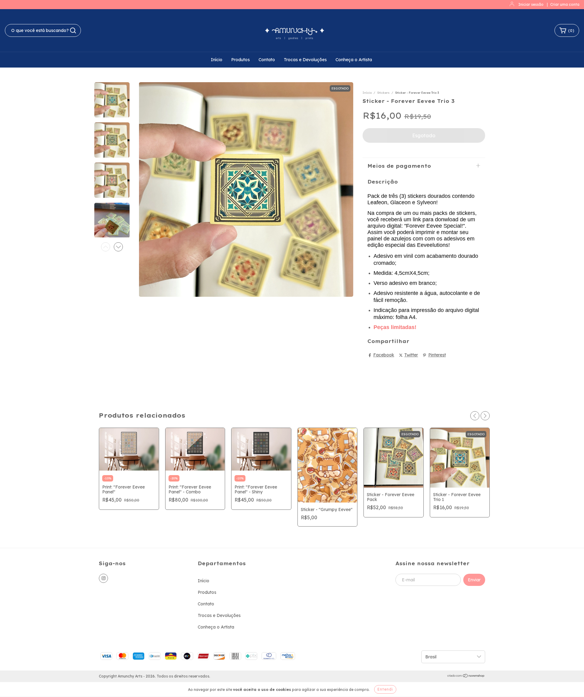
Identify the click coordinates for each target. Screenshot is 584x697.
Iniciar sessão (531, 4)
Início (216, 59)
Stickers (383, 93)
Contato (267, 59)
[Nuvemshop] (466, 676)
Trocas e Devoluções (305, 59)
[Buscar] (73, 30)
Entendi (385, 689)
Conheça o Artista (353, 59)
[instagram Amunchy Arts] (103, 578)
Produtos (240, 59)
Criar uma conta (564, 4)
